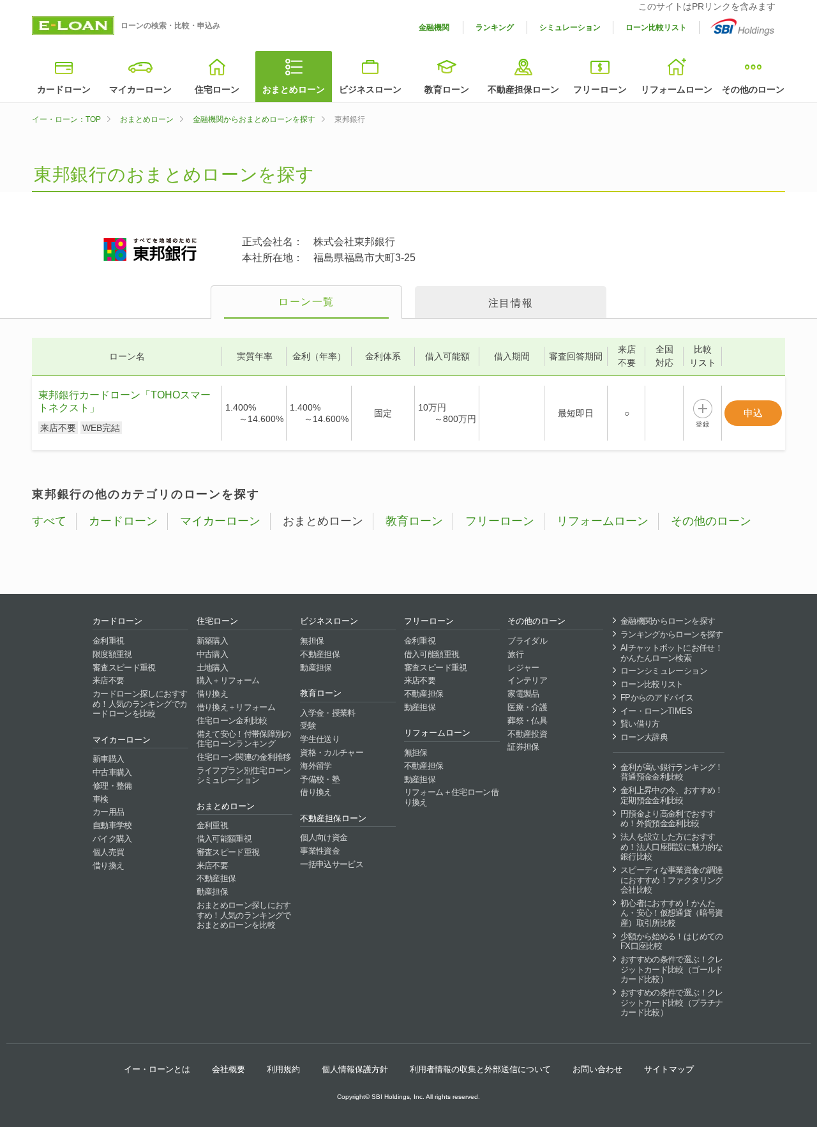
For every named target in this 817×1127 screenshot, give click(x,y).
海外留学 (315, 766)
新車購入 (108, 759)
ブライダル (527, 641)
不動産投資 (527, 734)
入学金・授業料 (327, 713)
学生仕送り (320, 739)
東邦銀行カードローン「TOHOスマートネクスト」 (124, 402)
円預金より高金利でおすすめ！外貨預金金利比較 (667, 819)
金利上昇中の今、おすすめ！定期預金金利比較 (671, 795)
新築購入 (212, 641)
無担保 (312, 641)
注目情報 (510, 303)
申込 (753, 412)
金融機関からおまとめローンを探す (254, 119)
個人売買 (108, 852)
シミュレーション (570, 27)
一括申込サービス (331, 864)
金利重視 (108, 641)
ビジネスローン (370, 89)
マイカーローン (140, 89)
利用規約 (283, 1069)
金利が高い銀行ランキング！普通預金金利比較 (671, 772)
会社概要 (228, 1069)
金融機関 (434, 27)
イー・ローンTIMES (656, 711)
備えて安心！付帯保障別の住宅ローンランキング (244, 739)
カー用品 (108, 812)
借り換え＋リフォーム (236, 707)
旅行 (515, 654)
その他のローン (753, 89)
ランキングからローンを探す (671, 634)
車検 (101, 799)
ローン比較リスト (656, 27)
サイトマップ (669, 1069)
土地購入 (212, 667)
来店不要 (108, 680)
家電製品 (523, 694)
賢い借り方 (640, 724)
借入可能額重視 (224, 838)
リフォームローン (676, 89)
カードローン (64, 89)
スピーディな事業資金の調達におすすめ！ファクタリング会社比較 (671, 880)
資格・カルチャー (331, 752)
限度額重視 (112, 654)
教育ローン (446, 89)
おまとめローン (293, 89)
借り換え (108, 865)
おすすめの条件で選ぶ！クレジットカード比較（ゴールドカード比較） (671, 969)
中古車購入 (112, 772)
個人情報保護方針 (355, 1069)
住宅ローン (217, 89)
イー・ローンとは (157, 1069)
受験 (308, 725)
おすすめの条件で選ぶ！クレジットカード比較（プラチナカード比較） (671, 1002)
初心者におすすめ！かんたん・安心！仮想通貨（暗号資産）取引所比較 (671, 913)
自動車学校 (112, 825)
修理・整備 (112, 785)
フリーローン (600, 89)
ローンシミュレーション (663, 671)
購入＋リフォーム (228, 680)
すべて (49, 521)
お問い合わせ (597, 1069)
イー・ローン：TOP (66, 119)
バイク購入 (112, 838)
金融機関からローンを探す (667, 621)
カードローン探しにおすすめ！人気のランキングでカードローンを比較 (140, 703)
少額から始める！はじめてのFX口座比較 (671, 941)
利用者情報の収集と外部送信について (480, 1069)
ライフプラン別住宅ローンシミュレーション (244, 775)
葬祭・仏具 (527, 720)
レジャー (523, 667)
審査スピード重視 (124, 667)
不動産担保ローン (523, 89)
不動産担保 (216, 878)
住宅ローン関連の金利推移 (244, 757)
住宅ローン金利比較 (232, 720)
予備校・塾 (320, 779)
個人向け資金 (323, 837)
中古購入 (212, 654)
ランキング (495, 27)
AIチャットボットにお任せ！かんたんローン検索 (671, 653)
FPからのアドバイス (657, 697)
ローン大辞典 (644, 737)
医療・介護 (527, 707)
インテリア (527, 680)
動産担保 (212, 891)
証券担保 (523, 747)
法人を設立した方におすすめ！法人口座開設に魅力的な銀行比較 (671, 846)
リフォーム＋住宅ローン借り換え (451, 797)
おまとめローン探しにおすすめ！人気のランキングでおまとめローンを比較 (244, 915)
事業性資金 (320, 851)
